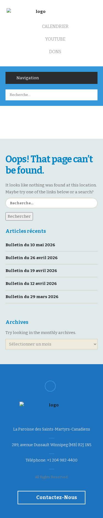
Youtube (54, 39)
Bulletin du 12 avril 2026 (31, 283)
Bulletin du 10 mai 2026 (30, 244)
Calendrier (55, 26)
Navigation (27, 77)
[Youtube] (50, 386)
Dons (54, 51)
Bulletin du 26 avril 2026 (31, 257)
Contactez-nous (56, 497)
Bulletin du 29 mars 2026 (32, 296)
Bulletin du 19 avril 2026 (31, 270)
